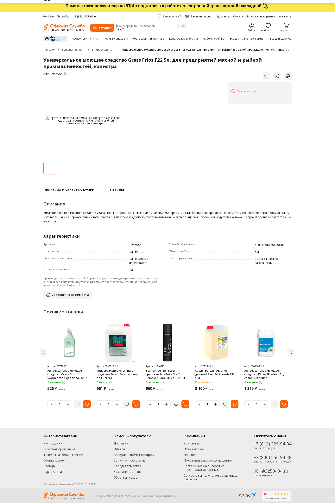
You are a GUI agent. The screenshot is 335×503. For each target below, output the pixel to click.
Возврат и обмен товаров (134, 455)
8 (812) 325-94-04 (86, 16)
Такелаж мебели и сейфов (63, 455)
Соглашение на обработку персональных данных (204, 468)
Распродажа (52, 443)
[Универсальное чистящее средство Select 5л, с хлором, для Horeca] (118, 343)
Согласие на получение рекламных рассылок (210, 477)
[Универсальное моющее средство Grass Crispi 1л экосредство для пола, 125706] (69, 343)
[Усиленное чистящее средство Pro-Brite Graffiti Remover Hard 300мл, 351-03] (167, 343)
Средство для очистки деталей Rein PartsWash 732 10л (214, 374)
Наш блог (191, 455)
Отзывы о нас (194, 449)
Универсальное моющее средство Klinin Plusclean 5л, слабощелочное (264, 374)
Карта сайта (52, 471)
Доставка (223, 16)
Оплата (238, 16)
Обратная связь (125, 477)
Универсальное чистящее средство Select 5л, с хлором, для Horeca (117, 374)
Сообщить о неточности (70, 295)
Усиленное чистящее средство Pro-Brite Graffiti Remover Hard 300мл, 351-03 (165, 374)
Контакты (285, 16)
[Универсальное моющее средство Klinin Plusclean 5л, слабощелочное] (266, 343)
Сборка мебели (54, 460)
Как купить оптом (127, 471)
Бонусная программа (261, 16)
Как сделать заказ (127, 466)
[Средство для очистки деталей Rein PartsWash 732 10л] (216, 343)
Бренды (49, 466)
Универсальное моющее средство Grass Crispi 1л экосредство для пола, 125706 (68, 374)
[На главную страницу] (64, 30)
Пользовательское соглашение (208, 460)
